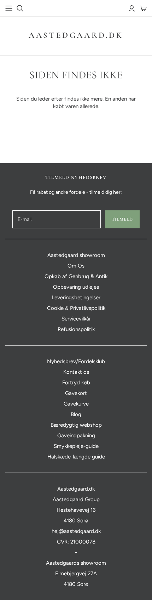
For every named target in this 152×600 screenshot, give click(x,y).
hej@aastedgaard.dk (76, 531)
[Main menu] (8, 8)
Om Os (76, 266)
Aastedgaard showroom (76, 255)
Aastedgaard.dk (76, 35)
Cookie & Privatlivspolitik (76, 308)
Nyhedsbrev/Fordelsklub (76, 361)
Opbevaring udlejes (76, 287)
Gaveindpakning (76, 435)
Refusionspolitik (76, 329)
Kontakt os (76, 372)
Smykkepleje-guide (76, 446)
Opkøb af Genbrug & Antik (76, 276)
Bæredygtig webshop (76, 425)
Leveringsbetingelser (76, 297)
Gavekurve (76, 404)
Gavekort (76, 393)
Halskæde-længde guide (76, 457)
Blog (76, 414)
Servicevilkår (76, 319)
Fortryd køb (76, 382)
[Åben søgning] (20, 8)
